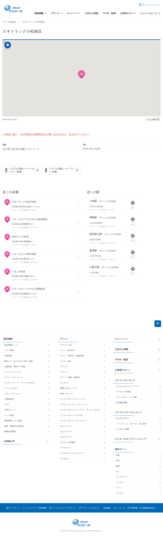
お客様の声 (9, 441)
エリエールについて (150, 13)
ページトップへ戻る (157, 323)
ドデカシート (65, 448)
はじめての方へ (122, 418)
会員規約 (107, 508)
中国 (118, 455)
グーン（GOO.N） (68, 350)
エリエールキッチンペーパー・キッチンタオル (80, 410)
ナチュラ (64, 366)
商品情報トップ (11, 345)
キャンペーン (73, 13)
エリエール (13, 9)
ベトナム (119, 482)
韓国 (118, 466)
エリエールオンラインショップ (130, 439)
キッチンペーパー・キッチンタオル (19, 383)
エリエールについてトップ (127, 386)
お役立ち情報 (91, 13)
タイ (118, 471)
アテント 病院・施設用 (70, 377)
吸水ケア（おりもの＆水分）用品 (18, 361)
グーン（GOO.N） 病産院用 (72, 356)
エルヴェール (65, 437)
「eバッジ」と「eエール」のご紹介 (131, 424)
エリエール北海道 (67, 442)
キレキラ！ (65, 383)
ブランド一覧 (65, 345)
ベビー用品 (9, 350)
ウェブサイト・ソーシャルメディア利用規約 (28, 508)
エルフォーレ (65, 431)
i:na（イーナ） (66, 426)
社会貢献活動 (121, 402)
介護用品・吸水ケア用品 (14, 366)
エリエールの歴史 (123, 392)
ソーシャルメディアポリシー (64, 508)
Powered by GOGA (10, 119)
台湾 (118, 461)
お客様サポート (128, 13)
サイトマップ (119, 508)
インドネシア (121, 477)
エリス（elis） (66, 361)
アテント (64, 372)
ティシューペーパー (12, 372)
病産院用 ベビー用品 (13, 421)
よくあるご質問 (122, 429)
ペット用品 (9, 415)
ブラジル (119, 493)
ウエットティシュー (12, 393)
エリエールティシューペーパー (73, 399)
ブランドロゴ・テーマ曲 (126, 397)
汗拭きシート (10, 410)
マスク (7, 404)
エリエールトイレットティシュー (74, 404)
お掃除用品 (9, 399)
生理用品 (8, 356)
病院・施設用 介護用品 (14, 426)
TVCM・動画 (109, 13)
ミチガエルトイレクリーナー (72, 453)
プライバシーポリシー (91, 508)
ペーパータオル (11, 388)
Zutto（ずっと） (67, 393)
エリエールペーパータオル (71, 415)
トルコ (118, 488)
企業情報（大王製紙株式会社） (143, 508)
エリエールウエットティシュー (73, 421)
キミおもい (65, 458)
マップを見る (9, 21)
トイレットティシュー (13, 377)
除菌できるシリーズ (68, 388)
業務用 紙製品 (10, 431)
